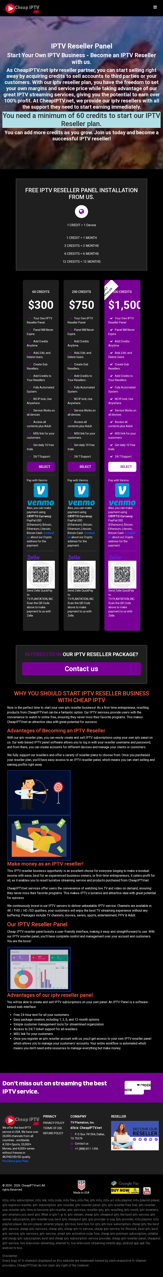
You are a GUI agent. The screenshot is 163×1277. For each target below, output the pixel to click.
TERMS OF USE (52, 1128)
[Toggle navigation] (155, 8)
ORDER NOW (138, 1087)
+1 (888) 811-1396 (86, 1148)
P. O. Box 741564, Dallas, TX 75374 (87, 1136)
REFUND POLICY (53, 1133)
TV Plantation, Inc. (82, 1122)
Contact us (81, 669)
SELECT (44, 467)
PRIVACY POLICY (53, 1122)
